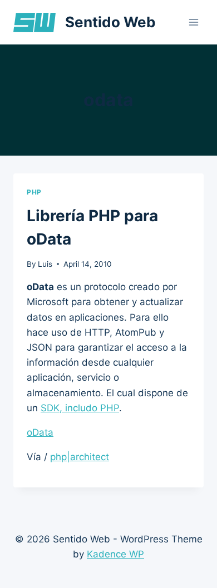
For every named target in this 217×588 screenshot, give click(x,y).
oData (40, 432)
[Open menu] (193, 22)
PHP (34, 192)
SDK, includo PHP (80, 407)
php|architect (79, 456)
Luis (45, 264)
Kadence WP (115, 554)
